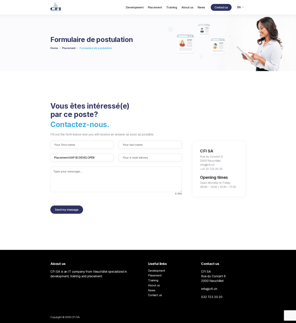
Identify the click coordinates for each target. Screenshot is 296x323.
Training (153, 280)
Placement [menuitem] (155, 7)
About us (154, 285)
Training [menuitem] (171, 7)
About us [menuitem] (187, 7)
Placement (155, 275)
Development (156, 270)
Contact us (221, 7)
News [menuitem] (201, 7)
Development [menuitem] (135, 7)
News (151, 290)
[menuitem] (240, 7)
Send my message (66, 209)
